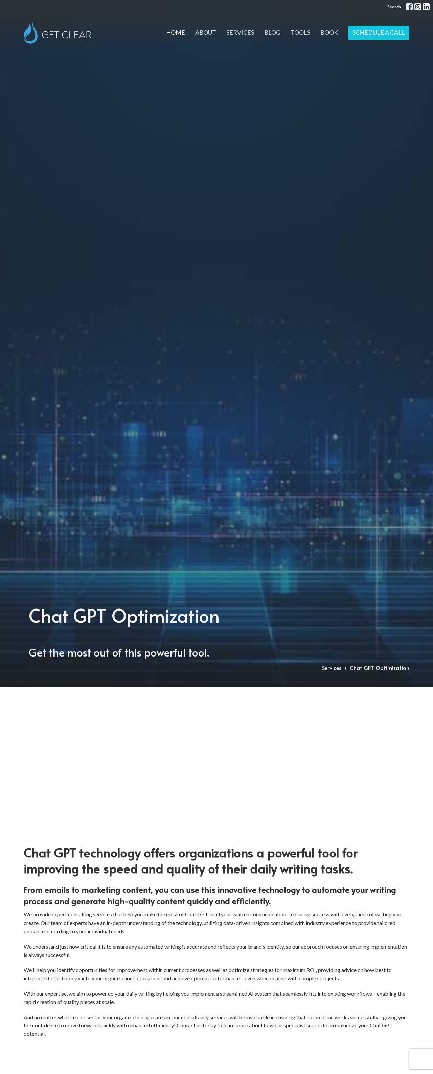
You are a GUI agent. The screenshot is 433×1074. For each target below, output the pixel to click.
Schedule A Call (378, 32)
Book (329, 32)
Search (394, 7)
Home (175, 32)
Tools (300, 32)
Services (240, 32)
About (205, 32)
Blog (272, 32)
